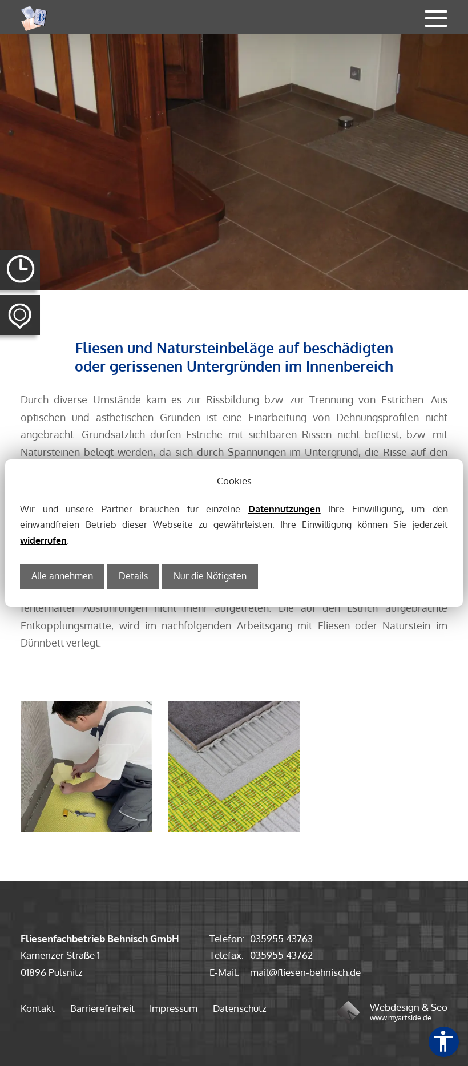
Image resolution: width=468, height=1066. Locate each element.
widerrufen (43, 540)
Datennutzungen (284, 509)
